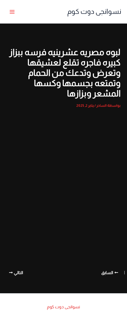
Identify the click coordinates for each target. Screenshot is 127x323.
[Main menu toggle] (12, 12)
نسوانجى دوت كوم (94, 11)
